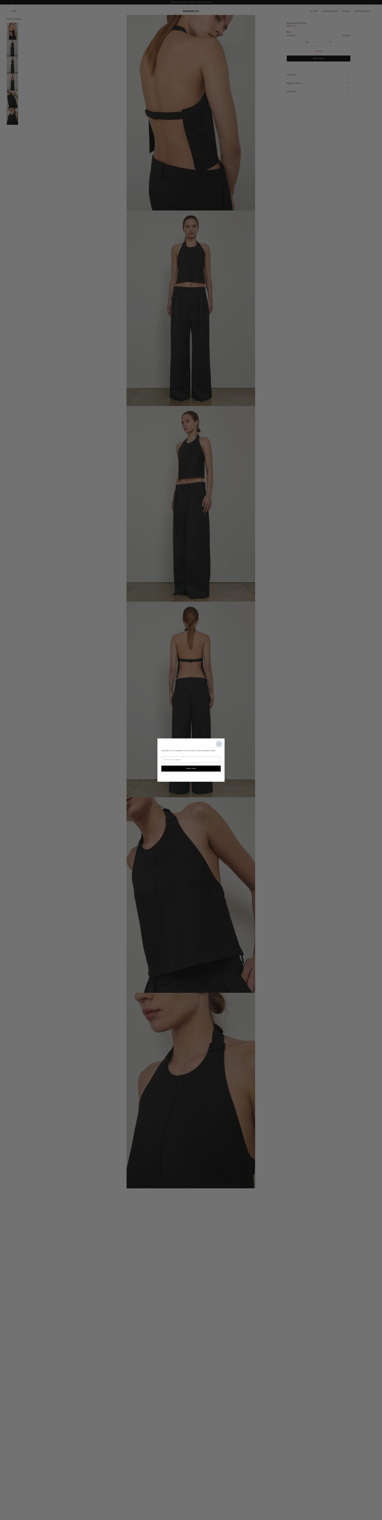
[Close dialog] (219, 744)
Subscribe (191, 768)
